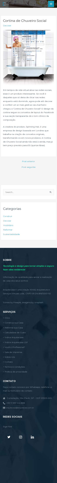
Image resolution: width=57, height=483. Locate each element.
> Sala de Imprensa (12, 352)
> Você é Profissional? (14, 347)
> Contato (8, 362)
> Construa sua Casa (13, 323)
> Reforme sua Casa (13, 327)
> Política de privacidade (15, 372)
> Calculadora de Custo (14, 332)
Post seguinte (28, 167)
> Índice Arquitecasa (13, 337)
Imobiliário (8, 225)
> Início (6, 318)
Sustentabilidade (11, 234)
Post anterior (28, 161)
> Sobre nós (9, 357)
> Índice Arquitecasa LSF (15, 342)
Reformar (7, 230)
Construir (7, 216)
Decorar (7, 25)
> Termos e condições (14, 367)
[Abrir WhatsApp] (49, 475)
